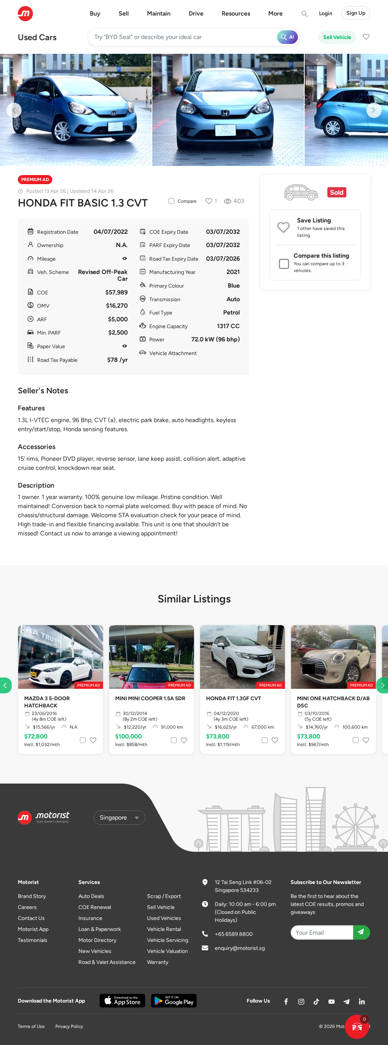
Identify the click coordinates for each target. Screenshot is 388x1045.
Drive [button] (196, 13)
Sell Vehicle (337, 37)
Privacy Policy (69, 1026)
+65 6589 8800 (234, 934)
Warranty (157, 962)
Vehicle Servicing (167, 940)
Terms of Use (31, 1026)
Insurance (90, 918)
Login (325, 13)
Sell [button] (124, 13)
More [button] (275, 13)
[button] (357, 1027)
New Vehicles (94, 951)
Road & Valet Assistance (107, 962)
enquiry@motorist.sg (240, 948)
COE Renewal (94, 907)
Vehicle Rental (164, 929)
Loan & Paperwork (99, 929)
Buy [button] (95, 13)
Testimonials (32, 940)
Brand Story (32, 896)
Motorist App (33, 929)
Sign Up (355, 13)
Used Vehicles (164, 918)
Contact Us (31, 918)
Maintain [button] (159, 13)
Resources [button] (236, 13)
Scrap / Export (164, 896)
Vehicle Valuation (167, 951)
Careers (27, 907)
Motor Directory (97, 940)
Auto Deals (91, 896)
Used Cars (37, 37)
